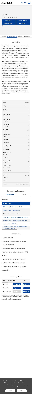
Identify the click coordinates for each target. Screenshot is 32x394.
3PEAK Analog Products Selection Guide (12, 206)
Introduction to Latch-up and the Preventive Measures (15, 217)
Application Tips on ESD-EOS (10, 224)
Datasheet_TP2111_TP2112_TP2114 (11, 210)
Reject (21, 390)
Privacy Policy (16, 386)
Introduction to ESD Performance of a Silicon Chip (15, 220)
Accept (10, 390)
